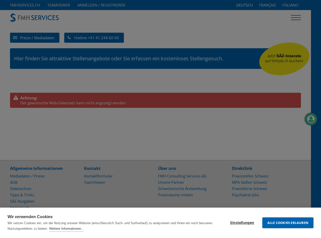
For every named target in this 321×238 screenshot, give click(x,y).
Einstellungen (242, 222)
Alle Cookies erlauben (287, 222)
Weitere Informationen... (66, 228)
